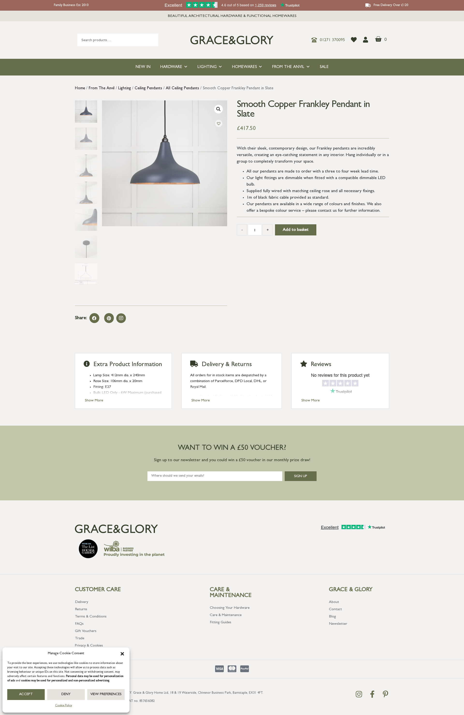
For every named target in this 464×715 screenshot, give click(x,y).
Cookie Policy (63, 705)
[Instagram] (121, 318)
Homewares (244, 67)
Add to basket (296, 230)
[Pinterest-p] (385, 694)
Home (80, 88)
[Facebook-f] (372, 694)
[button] (122, 653)
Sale (324, 67)
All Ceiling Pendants (182, 88)
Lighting (207, 67)
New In (143, 67)
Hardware (171, 67)
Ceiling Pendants (148, 88)
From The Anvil (288, 67)
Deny (66, 694)
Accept (26, 694)
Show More (94, 401)
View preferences (106, 694)
